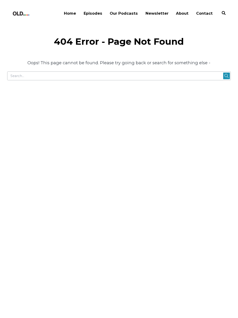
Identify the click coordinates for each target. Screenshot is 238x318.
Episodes (93, 13)
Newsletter (157, 13)
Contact (204, 13)
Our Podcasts (124, 13)
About (182, 13)
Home (70, 13)
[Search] (223, 14)
